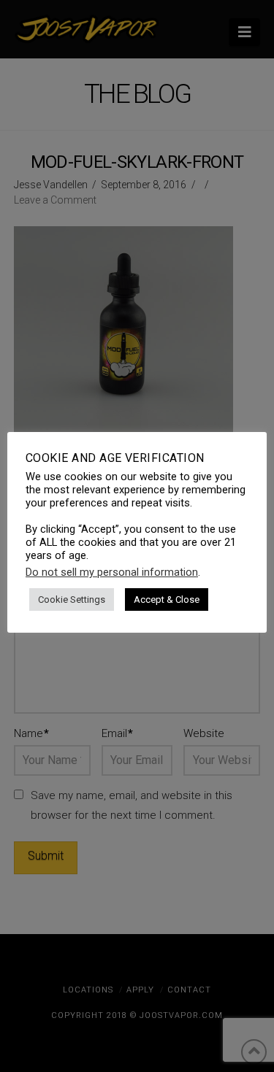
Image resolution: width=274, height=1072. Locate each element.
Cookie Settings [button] (71, 599)
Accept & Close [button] (166, 599)
